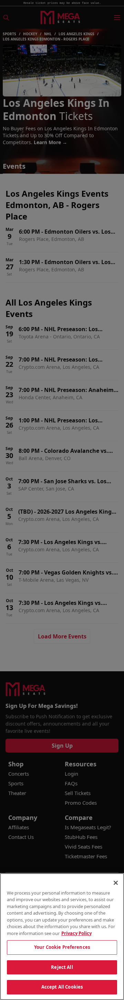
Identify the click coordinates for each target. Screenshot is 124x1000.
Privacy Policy (76, 933)
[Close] (115, 882)
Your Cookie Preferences (62, 947)
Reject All (62, 967)
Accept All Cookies (62, 987)
